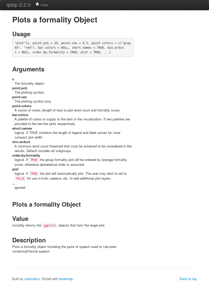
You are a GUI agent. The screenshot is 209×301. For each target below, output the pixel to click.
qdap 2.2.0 (18, 4)
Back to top (188, 278)
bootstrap (66, 278)
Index (43, 4)
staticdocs (32, 278)
